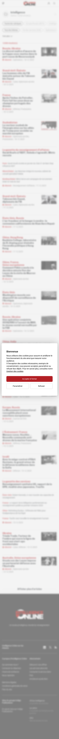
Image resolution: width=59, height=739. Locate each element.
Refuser (41, 386)
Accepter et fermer (29, 379)
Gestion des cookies (14, 371)
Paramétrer (18, 386)
